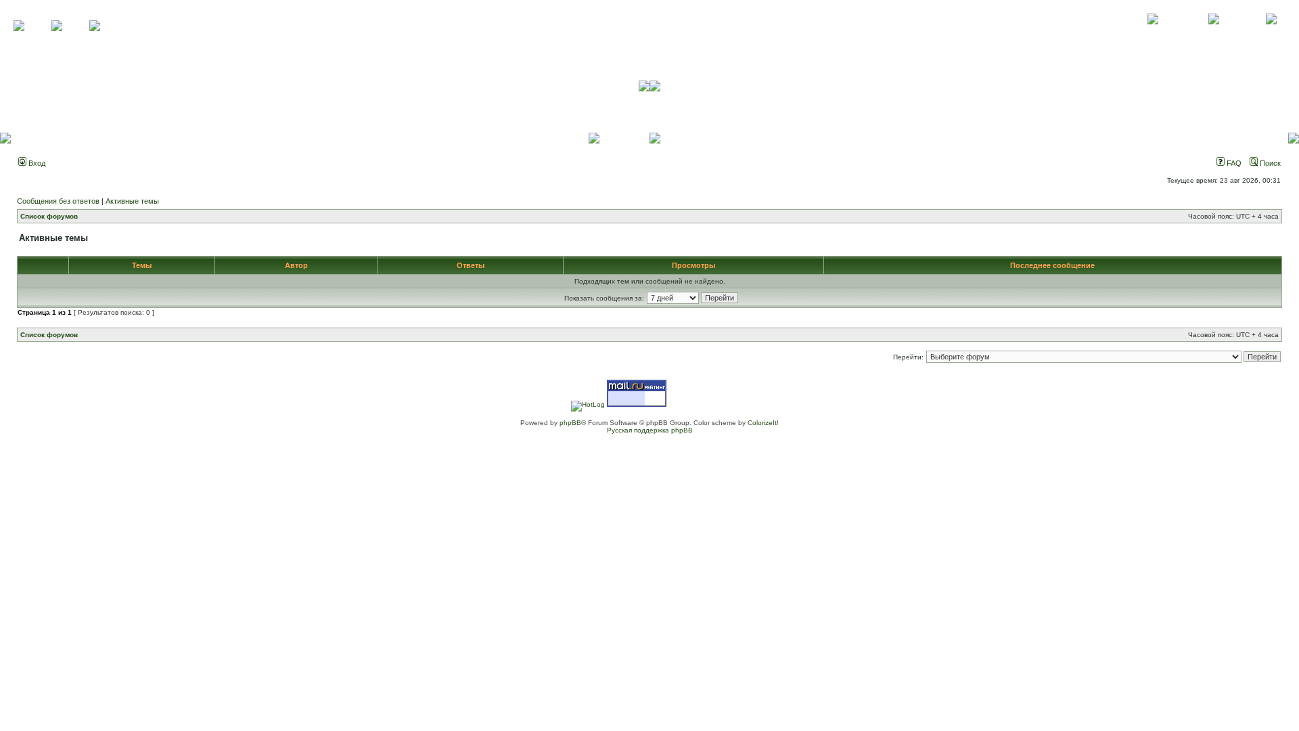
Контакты (1213, 34)
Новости (1270, 34)
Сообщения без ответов (58, 201)
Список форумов (49, 216)
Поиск (1269, 163)
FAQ (1233, 163)
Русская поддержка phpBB (650, 430)
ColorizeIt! (763, 422)
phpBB (570, 422)
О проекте (1152, 34)
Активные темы (132, 201)
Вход (35, 163)
